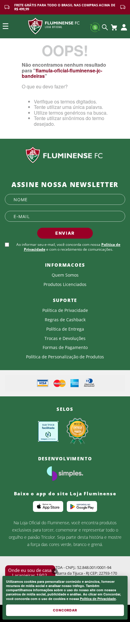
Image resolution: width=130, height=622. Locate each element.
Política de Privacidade (98, 598)
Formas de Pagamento (65, 347)
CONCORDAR (65, 610)
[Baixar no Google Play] (82, 506)
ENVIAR (65, 233)
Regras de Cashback (65, 319)
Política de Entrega (65, 329)
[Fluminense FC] (65, 155)
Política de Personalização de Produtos (65, 357)
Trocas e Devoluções (65, 338)
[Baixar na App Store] (48, 506)
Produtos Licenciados (65, 284)
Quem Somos (65, 275)
